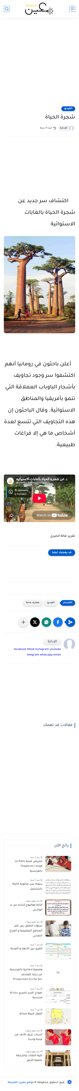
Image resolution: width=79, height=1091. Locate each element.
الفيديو (68, 108)
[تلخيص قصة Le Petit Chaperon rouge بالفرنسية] (58, 864)
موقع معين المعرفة (21, 1082)
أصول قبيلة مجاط (30, 1013)
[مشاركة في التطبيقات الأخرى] (23, 622)
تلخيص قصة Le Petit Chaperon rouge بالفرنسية (28, 866)
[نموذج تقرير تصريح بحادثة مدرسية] (58, 995)
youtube (55, 649)
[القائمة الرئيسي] (72, 9)
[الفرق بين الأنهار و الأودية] (58, 951)
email (57, 655)
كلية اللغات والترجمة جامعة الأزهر (29, 1058)
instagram (42, 649)
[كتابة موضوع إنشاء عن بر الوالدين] (58, 907)
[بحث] (7, 9)
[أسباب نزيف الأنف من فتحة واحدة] (58, 1037)
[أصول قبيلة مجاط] (58, 1016)
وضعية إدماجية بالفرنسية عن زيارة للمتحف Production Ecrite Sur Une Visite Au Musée (26, 975)
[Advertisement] (39, 64)
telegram (33, 655)
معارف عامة (33, 603)
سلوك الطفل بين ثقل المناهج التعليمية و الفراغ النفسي (26, 931)
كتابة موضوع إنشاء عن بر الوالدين (26, 908)
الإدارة (63, 128)
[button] (58, 622)
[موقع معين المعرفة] (39, 9)
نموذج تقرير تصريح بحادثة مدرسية (26, 996)
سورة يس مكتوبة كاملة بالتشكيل (27, 887)
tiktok (30, 649)
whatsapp (46, 655)
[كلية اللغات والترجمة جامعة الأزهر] (58, 1058)
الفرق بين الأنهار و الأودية (26, 948)
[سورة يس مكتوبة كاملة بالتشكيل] (58, 887)
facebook (20, 649)
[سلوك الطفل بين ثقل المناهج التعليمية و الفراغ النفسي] (58, 928)
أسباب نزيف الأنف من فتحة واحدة (28, 1037)
